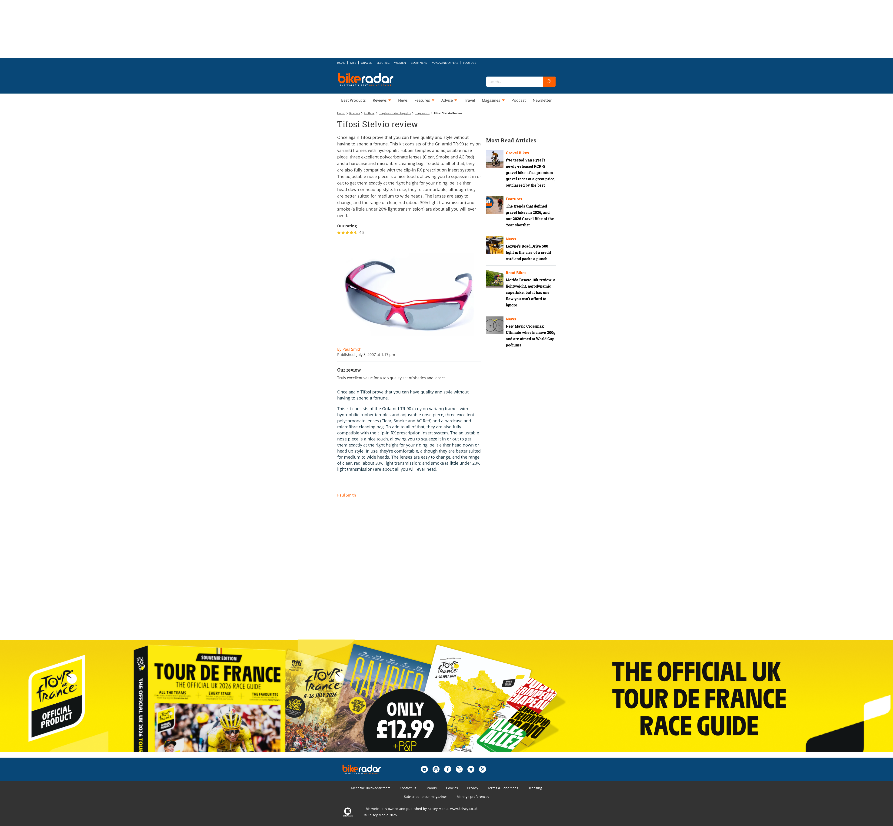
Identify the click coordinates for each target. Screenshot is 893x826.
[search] (549, 82)
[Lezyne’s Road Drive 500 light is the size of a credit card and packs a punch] (494, 245)
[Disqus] (414, 575)
